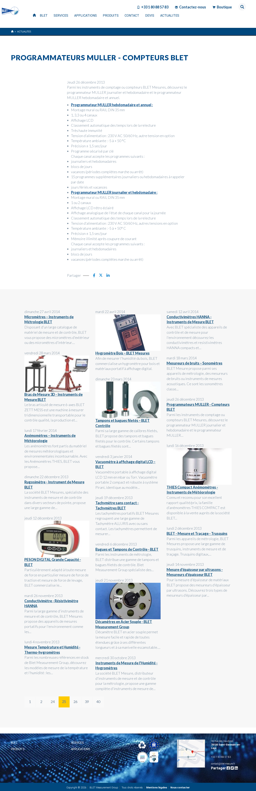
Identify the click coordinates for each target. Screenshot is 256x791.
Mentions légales (156, 787)
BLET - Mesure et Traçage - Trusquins (197, 533)
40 (98, 701)
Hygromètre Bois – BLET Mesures (122, 353)
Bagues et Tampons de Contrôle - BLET (126, 549)
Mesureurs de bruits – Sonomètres (194, 363)
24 (53, 701)
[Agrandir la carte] (191, 753)
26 (75, 701)
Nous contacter (180, 787)
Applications (80, 749)
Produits (18, 749)
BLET (14, 742)
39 (87, 701)
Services (77, 742)
